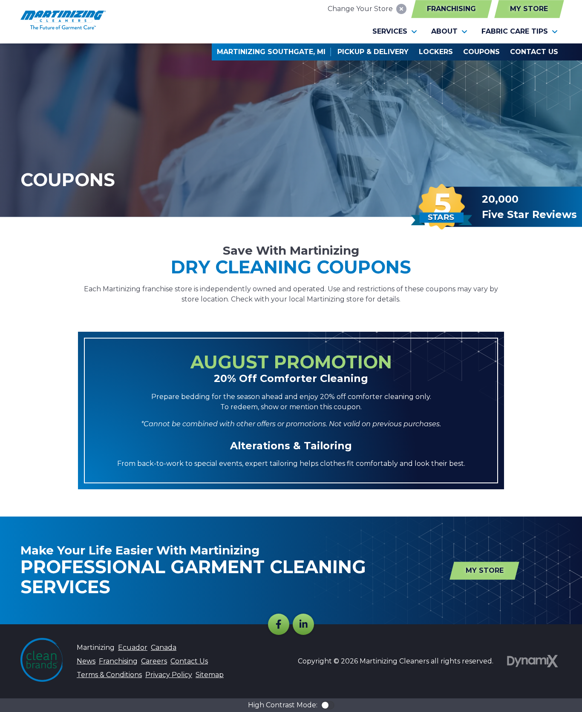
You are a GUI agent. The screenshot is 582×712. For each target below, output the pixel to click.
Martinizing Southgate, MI (271, 52)
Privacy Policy (168, 675)
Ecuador (132, 647)
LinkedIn (303, 624)
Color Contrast (327, 705)
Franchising (451, 9)
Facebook (278, 624)
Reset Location (401, 9)
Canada (163, 647)
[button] (395, 31)
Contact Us (189, 661)
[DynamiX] (532, 661)
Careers (154, 661)
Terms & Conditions (109, 675)
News (86, 661)
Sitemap (210, 675)
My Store (529, 9)
